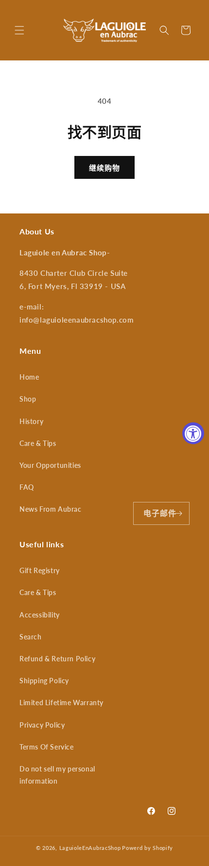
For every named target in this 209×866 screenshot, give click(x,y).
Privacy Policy (42, 725)
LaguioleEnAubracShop (90, 848)
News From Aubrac (50, 509)
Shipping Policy (44, 680)
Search (30, 637)
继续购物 (104, 167)
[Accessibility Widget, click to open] (193, 433)
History (31, 421)
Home (29, 377)
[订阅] (178, 513)
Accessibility (39, 615)
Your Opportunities (50, 465)
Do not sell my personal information (57, 775)
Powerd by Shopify (147, 848)
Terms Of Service (46, 747)
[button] (19, 30)
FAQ (26, 487)
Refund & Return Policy (57, 658)
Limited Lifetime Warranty (61, 702)
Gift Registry (39, 570)
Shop (27, 399)
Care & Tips (37, 443)
